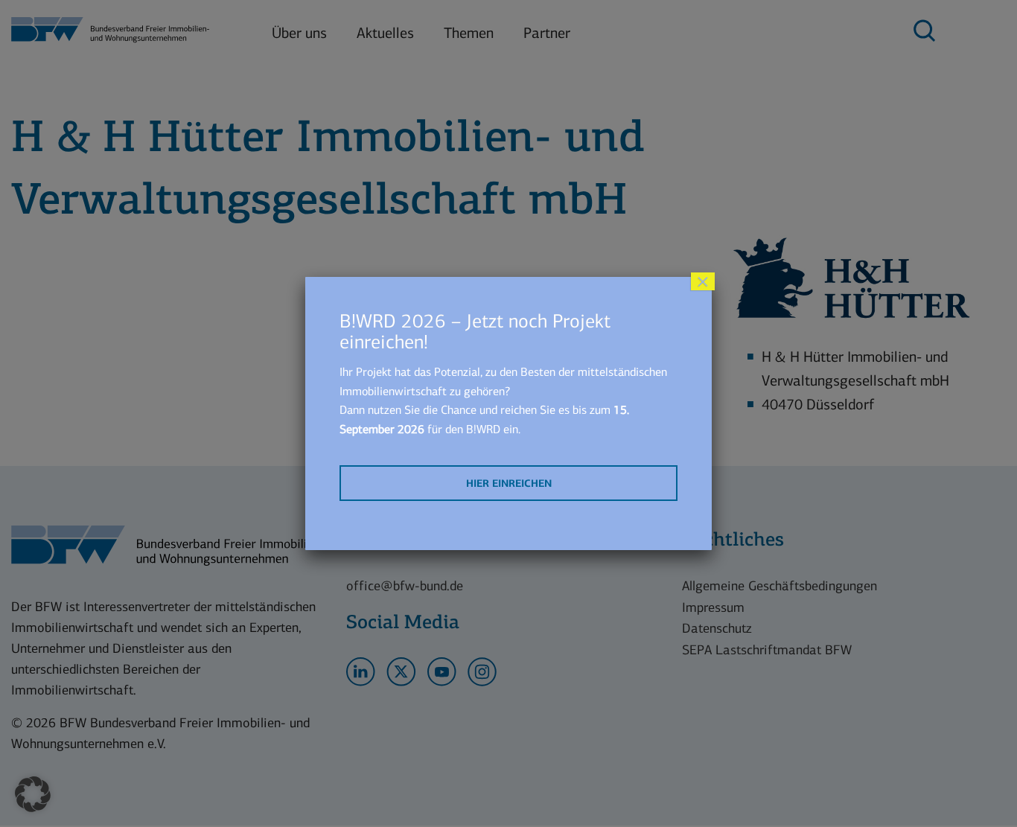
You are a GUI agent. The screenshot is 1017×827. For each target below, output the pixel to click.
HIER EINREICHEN (509, 483)
